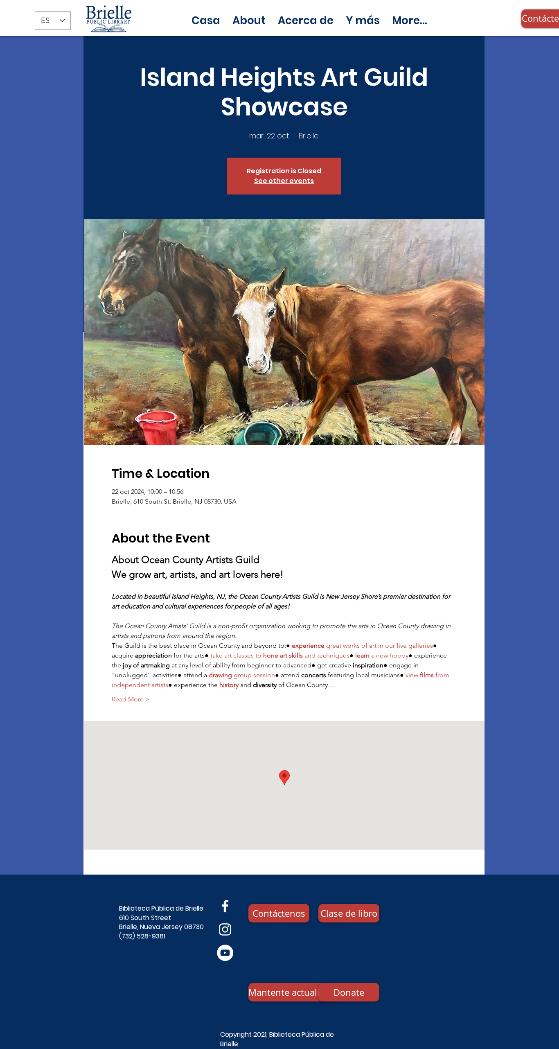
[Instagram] (225, 929)
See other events (284, 180)
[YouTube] (225, 953)
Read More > (131, 699)
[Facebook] (225, 906)
